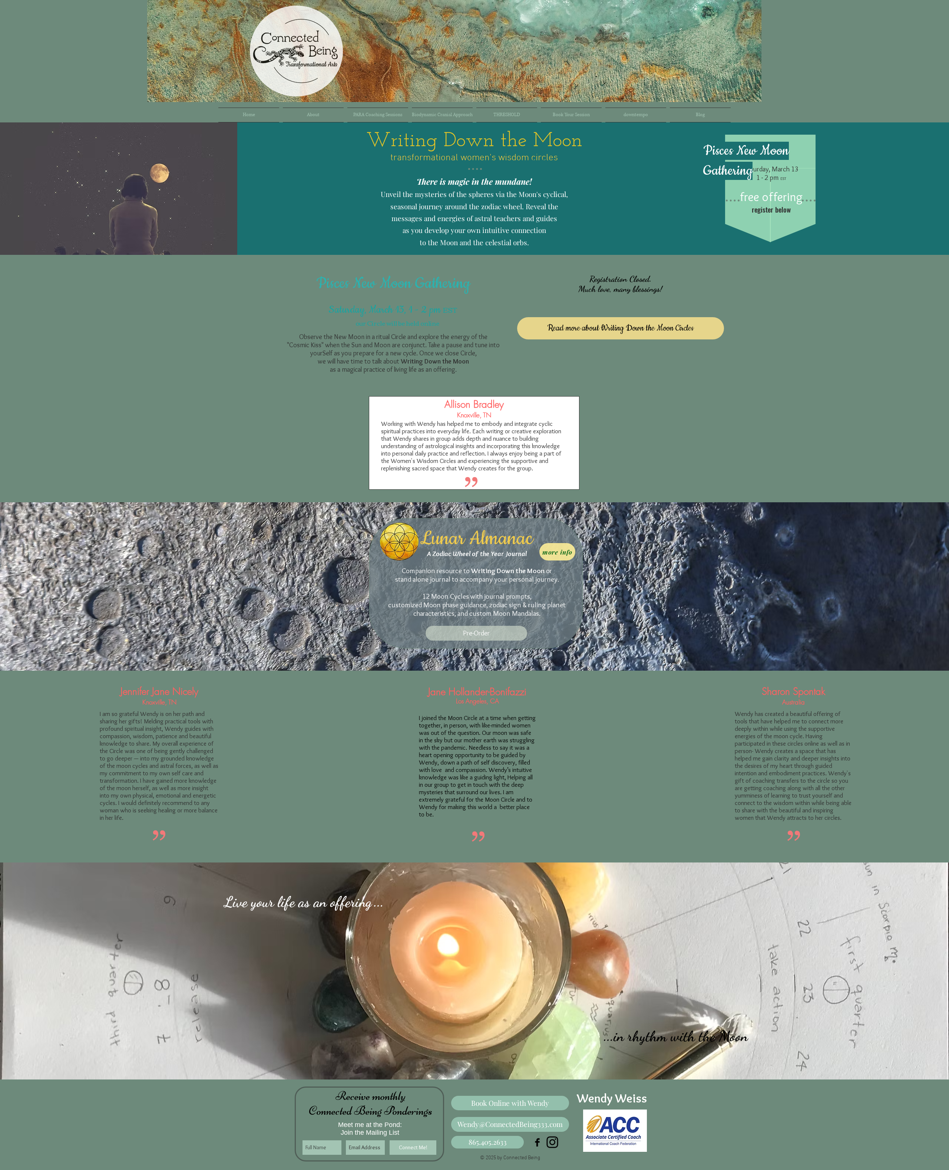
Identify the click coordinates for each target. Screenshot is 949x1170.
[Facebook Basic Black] (537, 1142)
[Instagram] (552, 1142)
